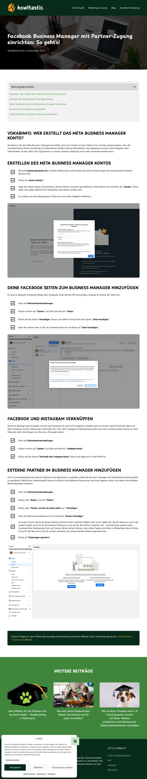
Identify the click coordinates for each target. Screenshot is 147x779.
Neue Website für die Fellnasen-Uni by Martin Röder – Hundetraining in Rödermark (27, 714)
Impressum (51, 774)
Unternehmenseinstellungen (40, 303)
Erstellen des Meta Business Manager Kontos (31, 99)
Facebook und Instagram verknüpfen (27, 109)
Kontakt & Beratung (130, 7)
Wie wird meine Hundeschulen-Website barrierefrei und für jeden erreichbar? (73, 714)
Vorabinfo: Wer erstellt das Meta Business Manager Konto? (37, 94)
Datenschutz (41, 774)
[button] (72, 738)
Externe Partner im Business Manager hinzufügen (33, 114)
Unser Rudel (78, 7)
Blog (113, 7)
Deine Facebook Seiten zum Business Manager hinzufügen (38, 104)
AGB (109, 760)
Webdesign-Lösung (97, 7)
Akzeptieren (15, 767)
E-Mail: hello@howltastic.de (119, 755)
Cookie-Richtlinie (29, 774)
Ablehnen (38, 767)
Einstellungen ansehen (62, 767)
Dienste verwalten (12, 760)
